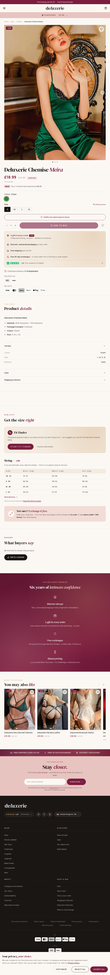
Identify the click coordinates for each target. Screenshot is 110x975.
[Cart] (105, 8)
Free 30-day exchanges (65, 2)
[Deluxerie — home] (55, 8)
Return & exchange (65, 910)
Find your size (101, 204)
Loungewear (9, 868)
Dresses (19, 22)
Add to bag (60, 225)
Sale (59, 840)
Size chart (61, 891)
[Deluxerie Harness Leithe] (52, 709)
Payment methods (65, 905)
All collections (63, 844)
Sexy (12, 22)
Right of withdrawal (58, 921)
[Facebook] (44, 814)
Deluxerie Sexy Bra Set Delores (18, 732)
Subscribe (76, 782)
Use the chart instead (45, 447)
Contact (8, 900)
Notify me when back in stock (56, 217)
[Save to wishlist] (101, 29)
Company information (13, 886)
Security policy (47, 925)
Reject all (80, 969)
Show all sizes (9, 497)
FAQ (59, 886)
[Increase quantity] (15, 225)
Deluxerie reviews (11, 905)
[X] (49, 814)
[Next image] (102, 92)
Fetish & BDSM (10, 840)
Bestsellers (62, 849)
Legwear (8, 858)
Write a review (17, 557)
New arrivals (62, 835)
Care (6, 372)
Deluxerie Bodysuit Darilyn (82, 732)
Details (8, 346)
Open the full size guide (32, 501)
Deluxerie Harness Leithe (48, 732)
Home (6, 22)
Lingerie (7, 854)
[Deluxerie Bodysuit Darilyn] (85, 709)
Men (6, 872)
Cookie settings (66, 925)
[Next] (103, 684)
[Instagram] (38, 814)
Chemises (8, 849)
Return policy (39, 921)
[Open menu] (4, 8)
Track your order (64, 895)
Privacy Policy (53, 788)
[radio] (6, 199)
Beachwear (9, 863)
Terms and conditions (19, 921)
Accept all (99, 969)
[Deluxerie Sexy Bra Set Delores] (19, 709)
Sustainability (10, 895)
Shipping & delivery (65, 900)
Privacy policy (77, 921)
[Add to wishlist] (32, 692)
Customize (61, 969)
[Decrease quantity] (6, 225)
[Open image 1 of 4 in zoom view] (55, 92)
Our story (8, 891)
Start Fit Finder (21, 447)
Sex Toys (8, 844)
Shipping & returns (12, 380)
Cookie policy (94, 921)
